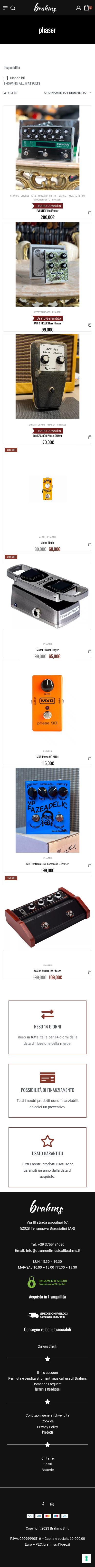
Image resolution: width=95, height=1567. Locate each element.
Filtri (52, 196)
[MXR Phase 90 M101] (47, 703)
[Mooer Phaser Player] (47, 596)
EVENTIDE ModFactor (47, 211)
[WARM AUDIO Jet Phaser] (47, 917)
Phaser (56, 200)
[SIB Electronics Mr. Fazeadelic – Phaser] (48, 810)
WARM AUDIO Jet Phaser (47, 971)
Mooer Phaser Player (48, 650)
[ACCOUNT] (78, 7)
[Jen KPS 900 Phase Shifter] (48, 376)
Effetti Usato (39, 196)
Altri (42, 537)
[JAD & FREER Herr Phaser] (48, 264)
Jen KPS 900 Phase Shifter (47, 436)
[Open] (5, 8)
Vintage (61, 425)
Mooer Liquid (47, 542)
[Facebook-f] (43, 1504)
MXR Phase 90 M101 (48, 757)
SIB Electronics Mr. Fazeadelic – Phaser (47, 864)
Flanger (62, 196)
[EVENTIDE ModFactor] (48, 147)
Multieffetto (77, 196)
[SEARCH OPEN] (12, 7)
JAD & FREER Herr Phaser (47, 323)
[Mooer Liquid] (47, 489)
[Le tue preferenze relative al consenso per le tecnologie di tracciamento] (86, 1558)
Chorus (14, 196)
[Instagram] (52, 1504)
